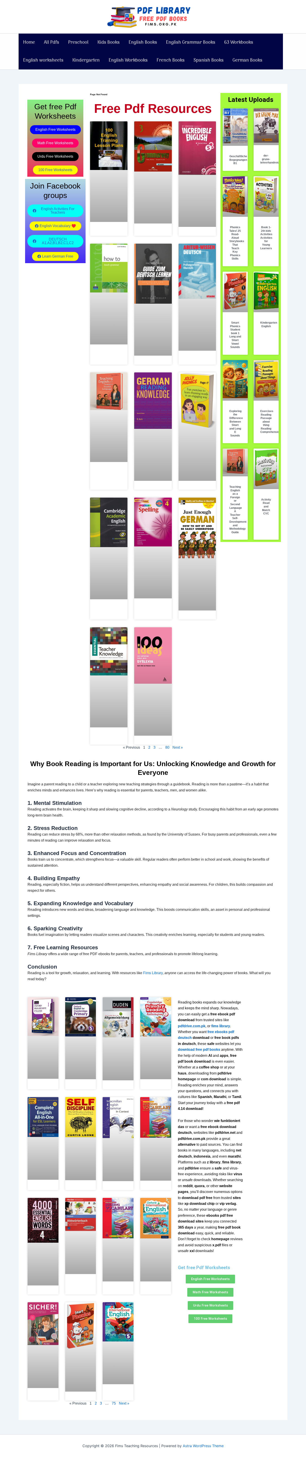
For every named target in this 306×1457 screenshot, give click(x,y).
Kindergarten (86, 60)
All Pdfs (51, 42)
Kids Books (108, 42)
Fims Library (153, 973)
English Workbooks (128, 60)
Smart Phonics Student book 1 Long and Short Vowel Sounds (235, 335)
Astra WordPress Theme (203, 1446)
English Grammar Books (190, 42)
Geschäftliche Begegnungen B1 (238, 160)
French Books (171, 60)
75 (114, 1403)
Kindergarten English (268, 324)
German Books (247, 60)
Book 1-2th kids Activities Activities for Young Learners (266, 238)
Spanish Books (209, 60)
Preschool (78, 42)
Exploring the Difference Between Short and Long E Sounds (236, 423)
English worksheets (43, 60)
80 (167, 747)
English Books (143, 42)
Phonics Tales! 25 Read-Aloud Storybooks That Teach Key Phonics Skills (236, 243)
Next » (177, 747)
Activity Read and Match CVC (266, 506)
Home (29, 42)
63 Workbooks (238, 42)
